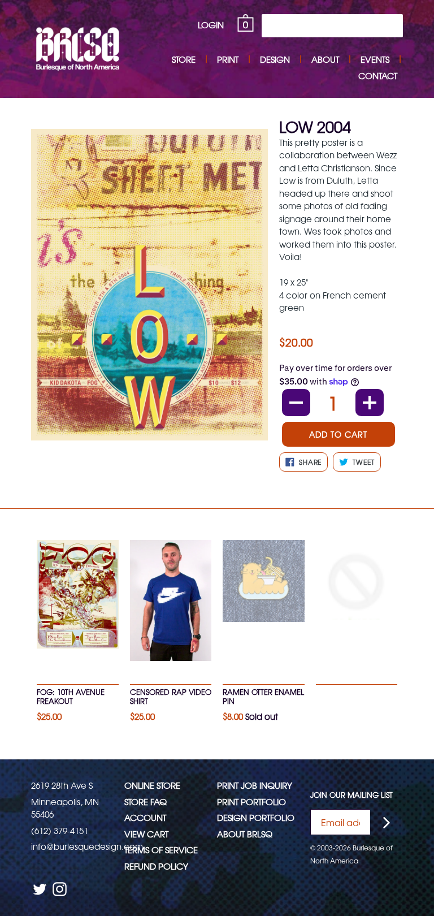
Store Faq (145, 801)
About (325, 59)
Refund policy (156, 866)
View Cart (146, 834)
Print (227, 59)
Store (184, 59)
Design (275, 59)
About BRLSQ (244, 834)
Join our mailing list (351, 795)
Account (145, 817)
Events (375, 59)
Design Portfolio (255, 817)
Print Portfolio (251, 801)
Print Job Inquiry (254, 785)
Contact (377, 75)
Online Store (152, 785)
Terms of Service (161, 849)
